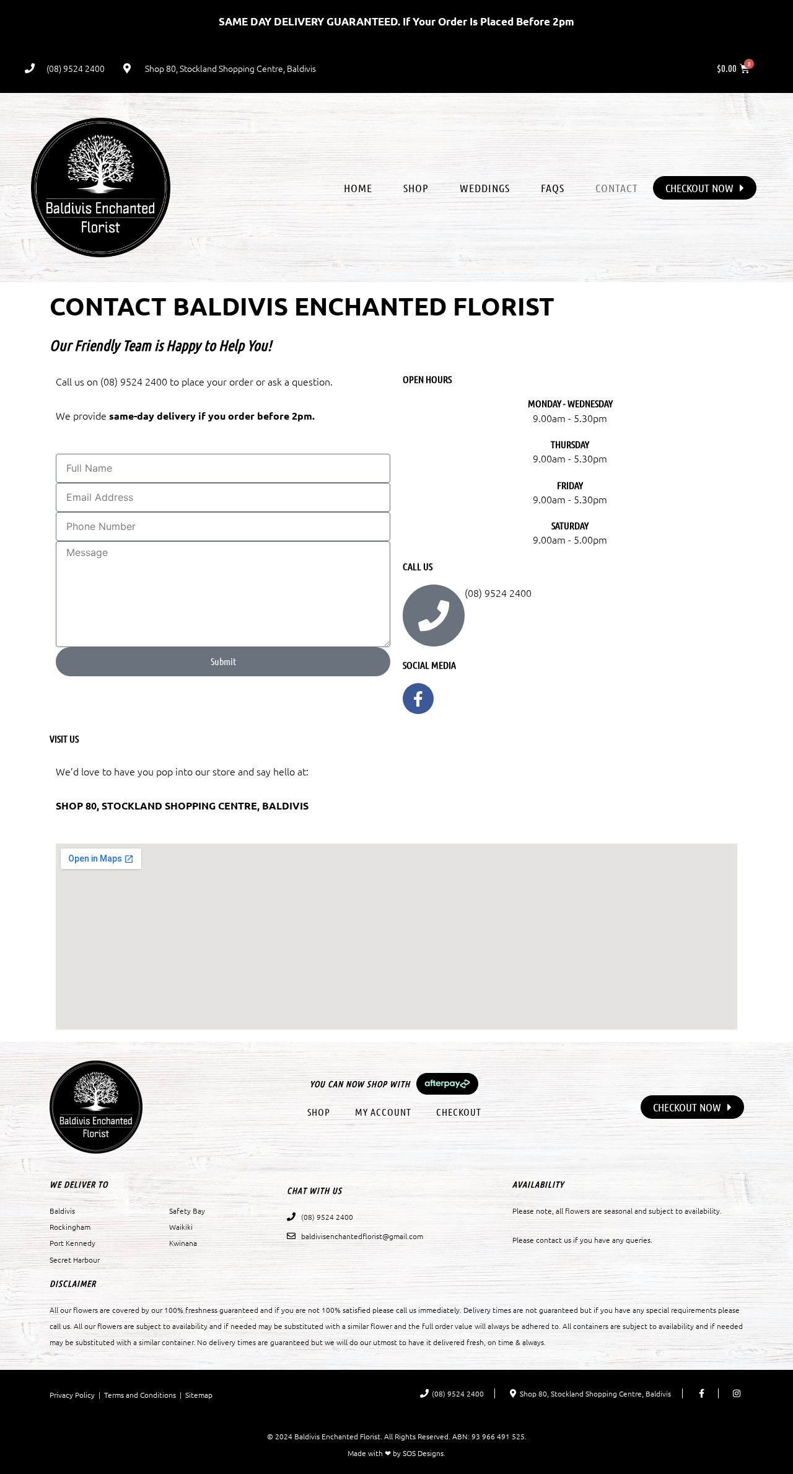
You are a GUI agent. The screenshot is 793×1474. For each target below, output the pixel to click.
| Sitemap (194, 1395)
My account (383, 1112)
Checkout (458, 1112)
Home (358, 188)
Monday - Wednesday (570, 403)
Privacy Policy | (77, 1395)
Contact (616, 188)
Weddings (485, 188)
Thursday (570, 444)
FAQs (552, 188)
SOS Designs (423, 1453)
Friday (570, 485)
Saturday (570, 525)
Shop (416, 188)
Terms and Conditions (140, 1395)
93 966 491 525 (498, 1436)
